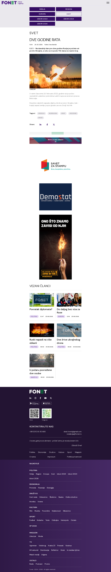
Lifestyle (32, 536)
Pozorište (46, 511)
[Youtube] (45, 398)
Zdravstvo (43, 497)
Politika (32, 452)
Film (30, 511)
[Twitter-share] (54, 124)
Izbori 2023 (42, 19)
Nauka (61, 497)
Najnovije (34, 463)
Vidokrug (42, 545)
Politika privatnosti (74, 457)
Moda (40, 536)
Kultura (61, 452)
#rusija (41, 113)
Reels (31, 564)
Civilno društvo (71, 497)
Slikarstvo (67, 511)
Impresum (51, 457)
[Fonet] (13, 2)
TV (30, 542)
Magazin (78, 452)
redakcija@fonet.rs (74, 434)
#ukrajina (53, 113)
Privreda (32, 488)
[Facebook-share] (47, 124)
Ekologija (50, 488)
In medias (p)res (73, 550)
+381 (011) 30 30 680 (37, 431)
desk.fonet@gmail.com (73, 431)
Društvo (52, 452)
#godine (73, 113)
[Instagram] (35, 398)
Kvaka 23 (51, 545)
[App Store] (47, 403)
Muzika (37, 511)
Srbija (42, 9)
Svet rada (33, 497)
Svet (69, 14)
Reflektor (55, 550)
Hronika (32, 501)
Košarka (40, 520)
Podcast (39, 564)
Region (68, 9)
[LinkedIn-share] (40, 124)
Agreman (33, 545)
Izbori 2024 (69, 19)
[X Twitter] (51, 398)
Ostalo (73, 520)
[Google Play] (34, 403)
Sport (69, 452)
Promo (47, 564)
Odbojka (55, 520)
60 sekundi (33, 550)
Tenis (47, 520)
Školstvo (53, 497)
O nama (32, 457)
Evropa (42, 14)
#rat (63, 113)
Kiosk (63, 550)
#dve (40, 118)
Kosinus (69, 545)
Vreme (40, 501)
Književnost (56, 511)
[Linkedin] (30, 398)
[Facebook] (40, 398)
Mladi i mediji (34, 555)
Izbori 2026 (42, 24)
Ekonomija (42, 452)
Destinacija (44, 550)
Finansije (41, 488)
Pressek (60, 545)
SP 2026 (33, 526)
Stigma (44, 555)
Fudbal (32, 520)
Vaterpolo (65, 520)
